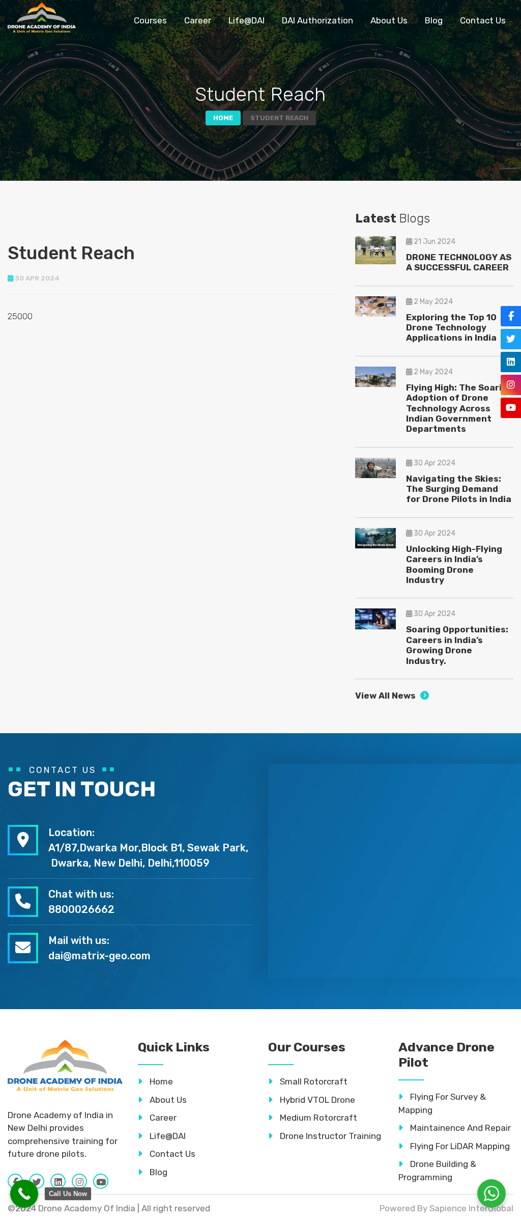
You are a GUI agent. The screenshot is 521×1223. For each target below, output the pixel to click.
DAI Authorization (317, 20)
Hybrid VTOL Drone (316, 1100)
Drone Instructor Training (329, 1136)
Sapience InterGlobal (471, 1208)
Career (197, 20)
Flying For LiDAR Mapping (459, 1146)
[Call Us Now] (24, 1194)
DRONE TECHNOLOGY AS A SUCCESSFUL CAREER (458, 262)
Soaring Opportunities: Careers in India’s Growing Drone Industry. (457, 644)
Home (223, 118)
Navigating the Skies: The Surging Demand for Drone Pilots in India (458, 489)
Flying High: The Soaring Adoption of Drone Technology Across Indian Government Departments (459, 408)
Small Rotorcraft (313, 1081)
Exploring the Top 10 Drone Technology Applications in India (451, 327)
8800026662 (81, 909)
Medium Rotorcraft (317, 1118)
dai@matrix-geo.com (99, 956)
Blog (434, 20)
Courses (150, 20)
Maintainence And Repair (459, 1128)
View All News (386, 695)
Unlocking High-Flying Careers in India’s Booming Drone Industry (454, 564)
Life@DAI (246, 20)
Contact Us (483, 20)
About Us (389, 20)
